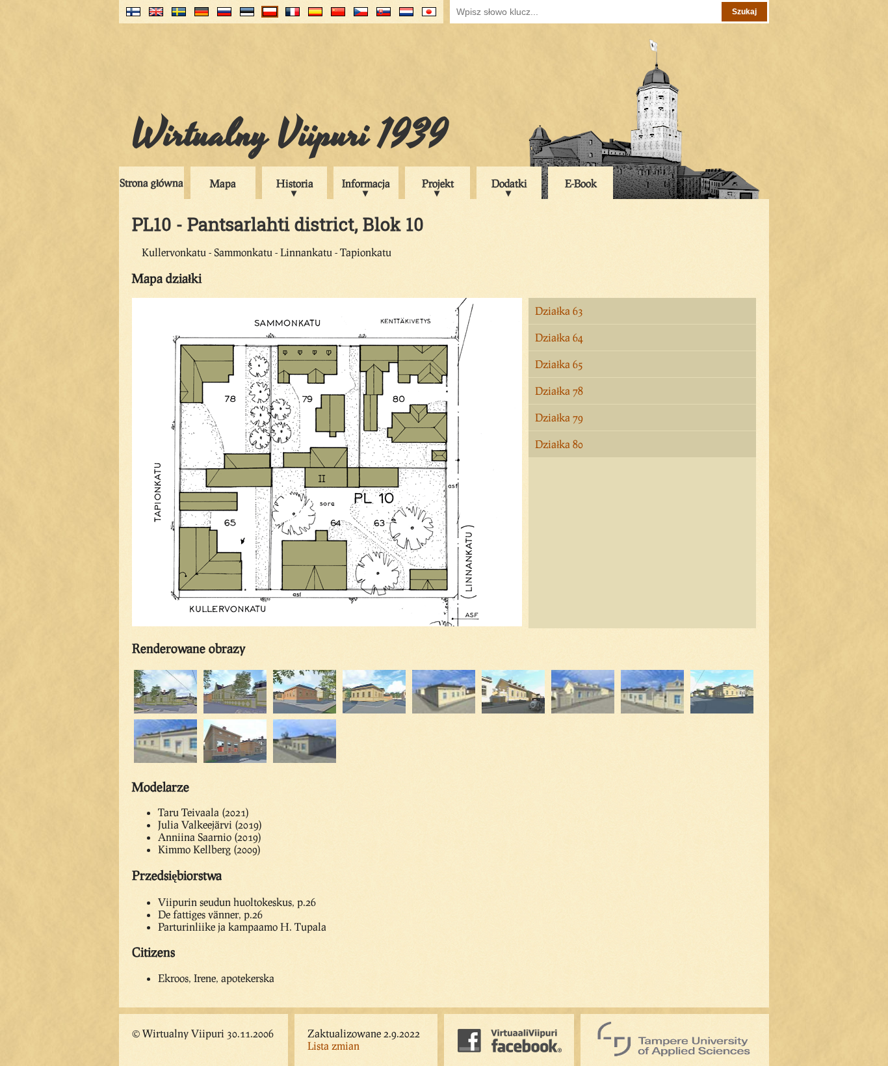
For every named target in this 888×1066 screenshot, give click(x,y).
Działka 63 (559, 310)
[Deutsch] (198, 16)
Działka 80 (559, 444)
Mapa (223, 183)
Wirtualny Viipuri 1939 (290, 134)
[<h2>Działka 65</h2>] (304, 711)
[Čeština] (357, 16)
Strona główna (151, 182)
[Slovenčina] (380, 16)
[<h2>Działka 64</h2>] (235, 711)
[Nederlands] (403, 16)
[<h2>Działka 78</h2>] (374, 711)
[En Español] (312, 16)
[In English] (153, 16)
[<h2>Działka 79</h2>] (513, 711)
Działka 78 (559, 390)
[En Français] (289, 16)
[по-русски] (221, 16)
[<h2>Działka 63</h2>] (165, 711)
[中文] (335, 16)
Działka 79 (559, 417)
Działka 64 (559, 337)
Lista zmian (333, 1045)
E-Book (581, 183)
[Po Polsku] (266, 16)
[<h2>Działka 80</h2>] (652, 711)
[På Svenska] (175, 16)
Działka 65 (559, 364)
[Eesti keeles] (244, 16)
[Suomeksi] (130, 16)
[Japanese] (426, 16)
